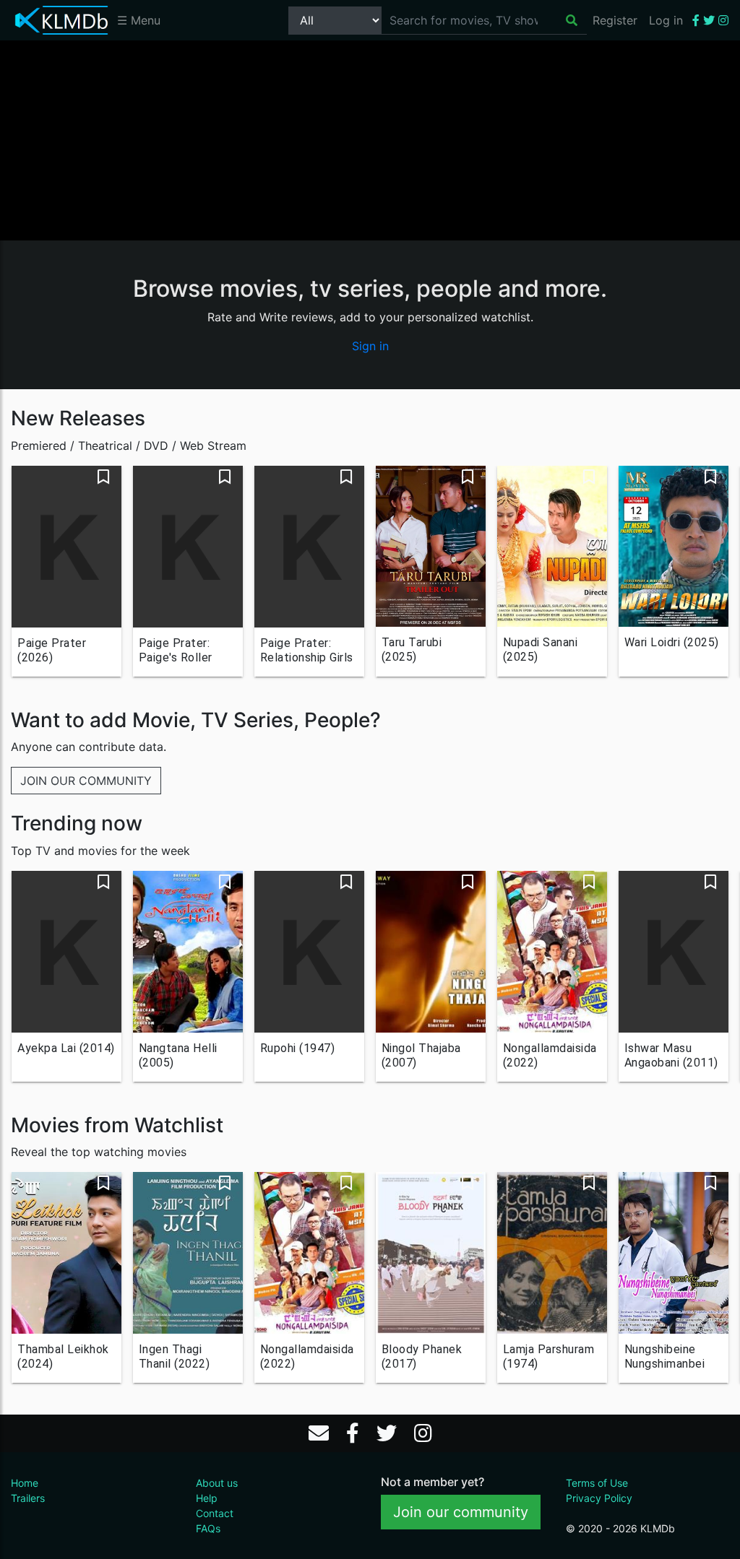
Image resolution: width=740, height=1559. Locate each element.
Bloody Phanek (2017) (422, 1356)
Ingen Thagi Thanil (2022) (174, 1356)
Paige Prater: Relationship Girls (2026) (306, 650)
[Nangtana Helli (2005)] (188, 952)
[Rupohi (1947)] (309, 952)
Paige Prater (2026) (51, 650)
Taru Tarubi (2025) (412, 649)
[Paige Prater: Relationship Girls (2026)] (309, 546)
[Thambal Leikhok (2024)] (66, 1252)
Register (615, 20)
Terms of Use (597, 1483)
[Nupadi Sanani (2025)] (552, 546)
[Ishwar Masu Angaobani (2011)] (673, 952)
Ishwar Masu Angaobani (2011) (671, 1055)
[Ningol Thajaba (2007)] (431, 952)
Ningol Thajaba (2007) (421, 1055)
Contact (214, 1513)
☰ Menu (138, 20)
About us (217, 1483)
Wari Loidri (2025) (671, 642)
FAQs (208, 1528)
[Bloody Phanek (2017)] (431, 1253)
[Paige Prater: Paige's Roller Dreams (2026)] (188, 546)
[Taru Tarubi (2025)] (431, 546)
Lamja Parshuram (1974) (549, 1356)
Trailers (28, 1498)
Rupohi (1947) (297, 1048)
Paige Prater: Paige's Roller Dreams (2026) (179, 650)
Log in (666, 20)
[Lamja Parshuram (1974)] (552, 1253)
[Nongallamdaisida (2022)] (552, 952)
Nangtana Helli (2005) (178, 1055)
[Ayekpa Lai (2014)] (66, 952)
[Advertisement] (370, 139)
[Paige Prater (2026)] (66, 546)
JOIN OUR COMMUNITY (86, 780)
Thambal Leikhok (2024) (63, 1356)
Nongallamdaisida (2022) (550, 1055)
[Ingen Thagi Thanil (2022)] (188, 1253)
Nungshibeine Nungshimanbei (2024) (664, 1356)
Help (207, 1498)
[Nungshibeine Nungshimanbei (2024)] (673, 1252)
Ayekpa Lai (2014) (66, 1048)
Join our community (460, 1512)
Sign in (370, 346)
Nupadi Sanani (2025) (540, 649)
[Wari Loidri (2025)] (673, 546)
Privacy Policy (599, 1498)
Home (24, 1483)
